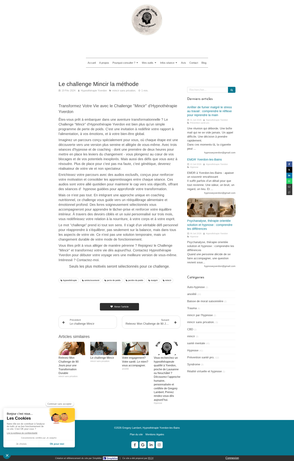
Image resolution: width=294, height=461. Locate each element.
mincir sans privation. (201, 322)
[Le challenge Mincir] (103, 348)
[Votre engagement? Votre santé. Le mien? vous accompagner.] (135, 348)
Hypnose (192, 350)
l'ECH (150, 458)
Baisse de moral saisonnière (205, 301)
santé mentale (196, 343)
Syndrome (193, 364)
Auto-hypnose (196, 287)
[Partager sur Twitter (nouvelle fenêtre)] (289, 170)
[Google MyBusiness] (143, 444)
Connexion (232, 458)
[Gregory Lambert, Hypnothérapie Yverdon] (147, 37)
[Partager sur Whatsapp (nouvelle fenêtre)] (289, 181)
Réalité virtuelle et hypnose (204, 371)
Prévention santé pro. (200, 357)
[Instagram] (159, 444)
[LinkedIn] (151, 444)
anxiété (191, 294)
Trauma (192, 308)
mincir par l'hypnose (200, 315)
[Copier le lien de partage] (289, 192)
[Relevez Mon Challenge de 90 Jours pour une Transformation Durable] (72, 348)
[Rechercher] (231, 90)
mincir (191, 336)
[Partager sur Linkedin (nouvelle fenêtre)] (289, 175)
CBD (190, 329)
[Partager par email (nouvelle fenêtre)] (289, 186)
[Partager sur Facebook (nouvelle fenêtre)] (289, 164)
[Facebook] (134, 444)
